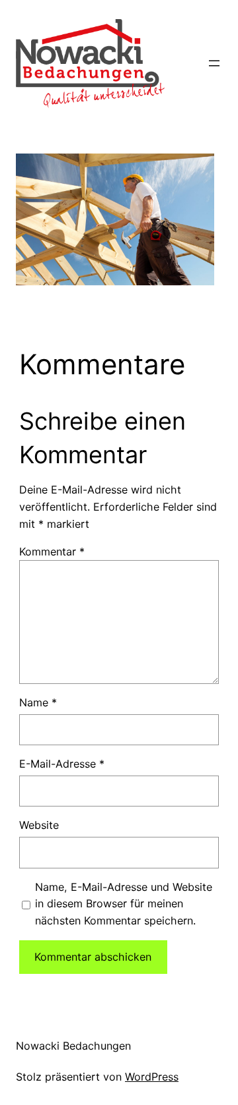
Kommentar (52, 551)
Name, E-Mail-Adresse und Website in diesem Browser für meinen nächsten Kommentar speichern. (123, 904)
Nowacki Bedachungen (73, 1045)
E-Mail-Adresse (61, 763)
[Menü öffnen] (214, 63)
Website (39, 825)
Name (38, 702)
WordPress (151, 1076)
